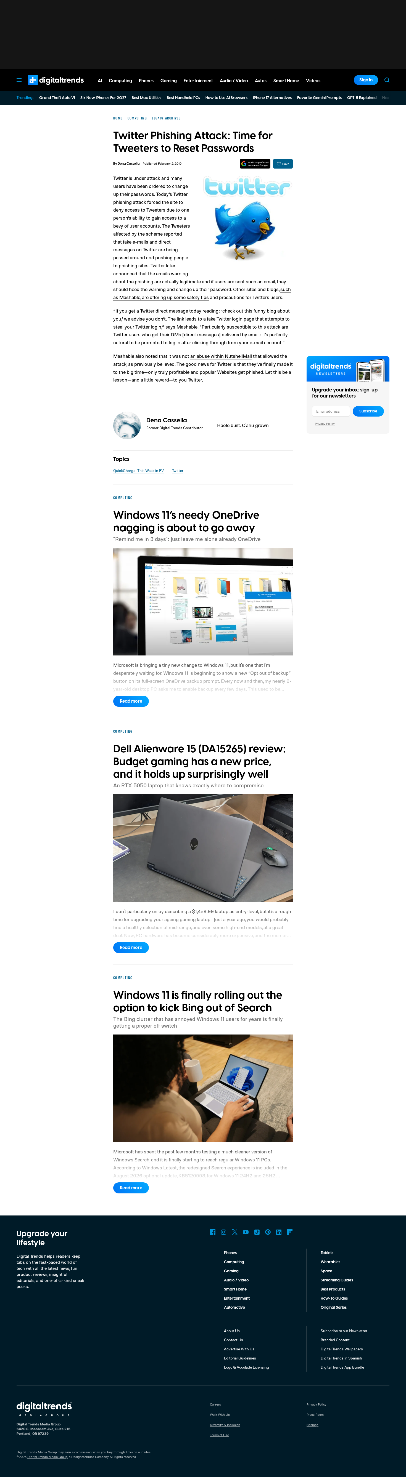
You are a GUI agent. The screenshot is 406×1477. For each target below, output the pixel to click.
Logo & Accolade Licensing (246, 1367)
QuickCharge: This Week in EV (138, 470)
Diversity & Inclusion (225, 1425)
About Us (232, 1330)
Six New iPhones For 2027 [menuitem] (103, 98)
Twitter (177, 470)
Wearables (330, 1262)
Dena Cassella (129, 163)
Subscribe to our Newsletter (344, 1330)
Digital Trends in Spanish (341, 1358)
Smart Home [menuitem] (286, 81)
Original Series (334, 1307)
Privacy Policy (325, 424)
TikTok (257, 1232)
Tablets (327, 1253)
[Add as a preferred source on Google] (255, 164)
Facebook (212, 1232)
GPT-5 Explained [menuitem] (362, 98)
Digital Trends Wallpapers (342, 1349)
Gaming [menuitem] (168, 81)
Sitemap (312, 1425)
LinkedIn (279, 1232)
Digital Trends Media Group (47, 1457)
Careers (215, 1404)
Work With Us (220, 1414)
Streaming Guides (337, 1280)
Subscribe (368, 411)
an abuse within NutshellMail (221, 356)
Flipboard (290, 1232)
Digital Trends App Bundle (342, 1367)
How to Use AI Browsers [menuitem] (226, 98)
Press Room (315, 1414)
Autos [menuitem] (261, 81)
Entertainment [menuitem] (198, 81)
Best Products (333, 1289)
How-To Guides (334, 1298)
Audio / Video (236, 1280)
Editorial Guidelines (240, 1358)
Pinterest (268, 1232)
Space (326, 1271)
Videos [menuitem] (313, 81)
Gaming (231, 1271)
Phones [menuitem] (146, 81)
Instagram (223, 1232)
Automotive (234, 1307)
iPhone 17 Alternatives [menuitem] (272, 98)
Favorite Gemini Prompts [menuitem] (319, 98)
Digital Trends (46, 88)
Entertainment (237, 1298)
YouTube (246, 1232)
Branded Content (335, 1339)
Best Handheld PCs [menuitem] (183, 98)
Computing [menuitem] (120, 81)
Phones (230, 1253)
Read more (131, 701)
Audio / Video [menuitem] (234, 81)
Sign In (366, 80)
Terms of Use (219, 1435)
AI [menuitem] (100, 81)
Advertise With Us (239, 1349)
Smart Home (235, 1289)
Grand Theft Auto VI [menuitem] (57, 98)
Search (387, 80)
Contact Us (233, 1339)
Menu (19, 80)
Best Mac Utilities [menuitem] (146, 98)
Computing (234, 1262)
